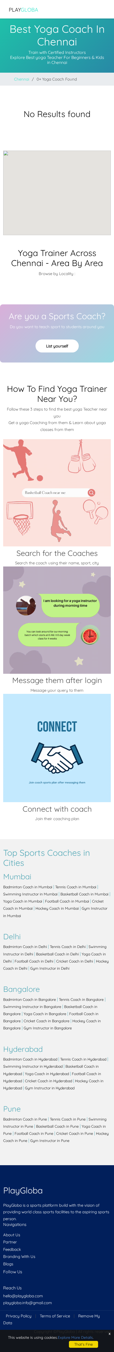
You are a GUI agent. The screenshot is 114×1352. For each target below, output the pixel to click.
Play (23, 9)
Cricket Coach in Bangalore (46, 1021)
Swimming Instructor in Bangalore (32, 1006)
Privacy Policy (19, 1315)
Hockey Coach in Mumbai (57, 908)
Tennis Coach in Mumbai (75, 887)
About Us (11, 1234)
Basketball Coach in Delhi (57, 954)
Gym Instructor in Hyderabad (49, 1088)
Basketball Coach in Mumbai (84, 894)
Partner (10, 1241)
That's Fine (83, 1344)
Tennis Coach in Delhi (68, 946)
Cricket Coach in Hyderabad (48, 1081)
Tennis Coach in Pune (68, 1119)
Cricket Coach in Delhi (74, 961)
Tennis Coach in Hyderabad (83, 1059)
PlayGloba (23, 1190)
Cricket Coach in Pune (74, 1133)
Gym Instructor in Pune (49, 1140)
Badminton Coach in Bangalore (29, 999)
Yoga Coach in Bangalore (45, 1013)
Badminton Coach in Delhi (25, 946)
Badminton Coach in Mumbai (27, 887)
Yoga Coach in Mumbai (22, 901)
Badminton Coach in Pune (25, 1119)
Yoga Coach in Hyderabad (47, 1073)
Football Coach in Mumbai (67, 901)
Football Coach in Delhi (34, 961)
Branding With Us (19, 1256)
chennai (21, 79)
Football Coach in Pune (34, 1133)
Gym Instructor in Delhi (49, 968)
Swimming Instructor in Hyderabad (33, 1066)
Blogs (8, 1263)
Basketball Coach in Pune (57, 1126)
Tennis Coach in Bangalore (81, 999)
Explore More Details (75, 1337)
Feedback (12, 1249)
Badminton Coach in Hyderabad (30, 1059)
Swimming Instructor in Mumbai (30, 894)
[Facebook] (3, 1282)
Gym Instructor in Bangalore (48, 1028)
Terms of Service (55, 1315)
